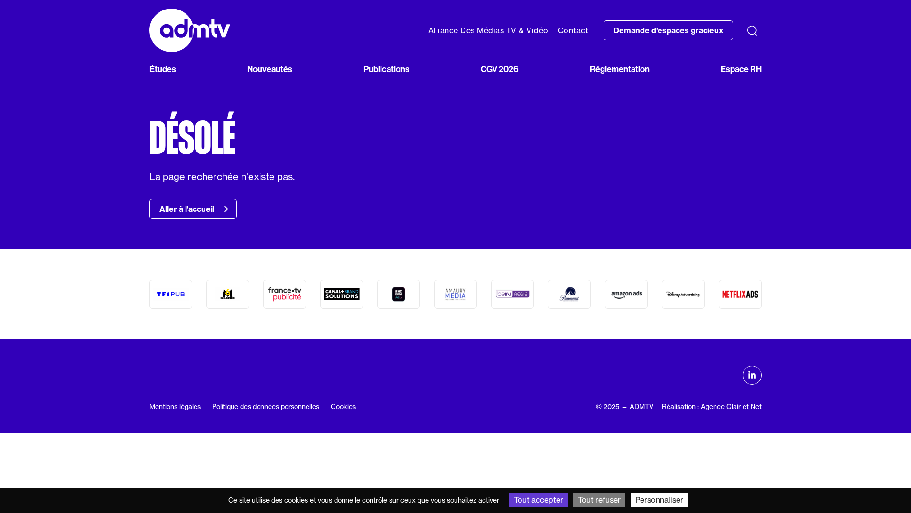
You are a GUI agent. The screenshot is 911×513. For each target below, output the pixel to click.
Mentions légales (175, 406)
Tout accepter (538, 499)
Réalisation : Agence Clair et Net (712, 406)
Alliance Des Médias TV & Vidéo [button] (488, 30)
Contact (573, 30)
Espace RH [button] (741, 69)
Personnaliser (659, 499)
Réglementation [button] (620, 69)
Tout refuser (599, 499)
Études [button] (162, 69)
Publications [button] (386, 69)
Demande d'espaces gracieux (668, 30)
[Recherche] (752, 30)
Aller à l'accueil (187, 209)
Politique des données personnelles (265, 406)
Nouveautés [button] (269, 69)
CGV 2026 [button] (500, 69)
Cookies (343, 406)
